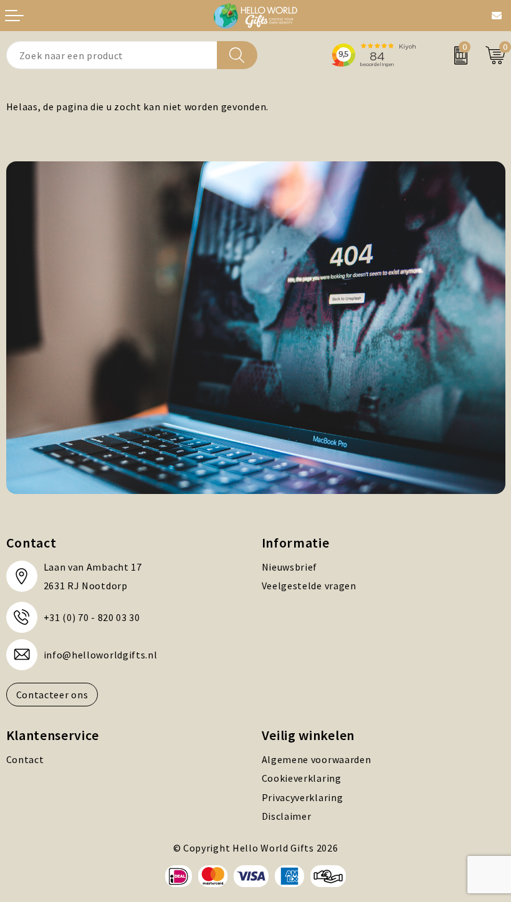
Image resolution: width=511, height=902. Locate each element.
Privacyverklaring (302, 797)
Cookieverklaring (301, 778)
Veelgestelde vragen (309, 585)
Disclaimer (287, 816)
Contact (25, 759)
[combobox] (111, 55)
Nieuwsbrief (290, 567)
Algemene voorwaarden (316, 759)
